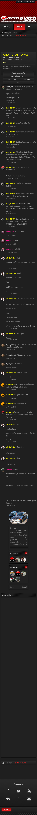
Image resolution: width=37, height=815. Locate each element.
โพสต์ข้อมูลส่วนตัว (18, 73)
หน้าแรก (7, 27)
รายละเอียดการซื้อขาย (18, 76)
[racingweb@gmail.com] (29, 798)
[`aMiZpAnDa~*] (23, 559)
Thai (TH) (5, 809)
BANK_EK (9, 87)
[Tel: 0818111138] (18, 798)
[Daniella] (17, 579)
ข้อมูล (18, 83)
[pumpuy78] (12, 573)
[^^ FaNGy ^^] (12, 579)
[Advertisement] (18, 677)
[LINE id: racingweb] (8, 798)
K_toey (8, 345)
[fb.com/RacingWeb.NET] (8, 791)
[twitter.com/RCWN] (18, 791)
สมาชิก (19, 27)
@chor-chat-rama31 (11, 57)
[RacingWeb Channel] (29, 791)
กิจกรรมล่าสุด (11, 79)
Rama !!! (24, 587)
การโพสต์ (27, 79)
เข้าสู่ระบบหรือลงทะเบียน (25, 1)
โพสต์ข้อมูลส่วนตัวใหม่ (9, 33)
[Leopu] (17, 559)
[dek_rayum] (12, 559)
